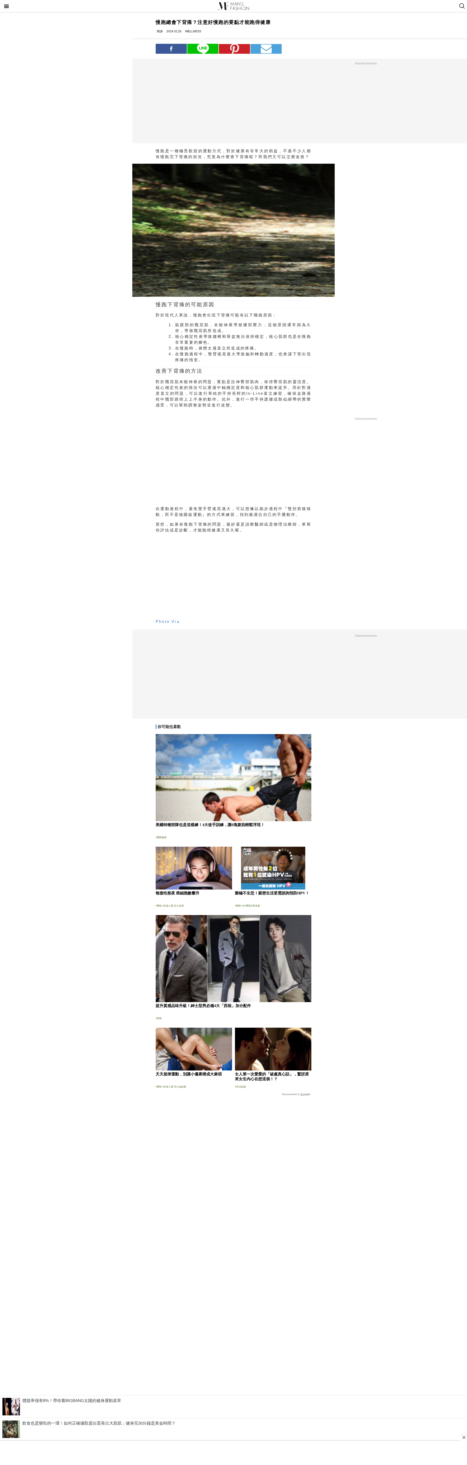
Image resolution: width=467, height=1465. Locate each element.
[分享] (171, 49)
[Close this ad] (463, 1437)
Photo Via (168, 622)
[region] (366, 102)
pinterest (234, 49)
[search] (461, 6)
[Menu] (6, 7)
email (266, 49)
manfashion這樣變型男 (233, 6)
